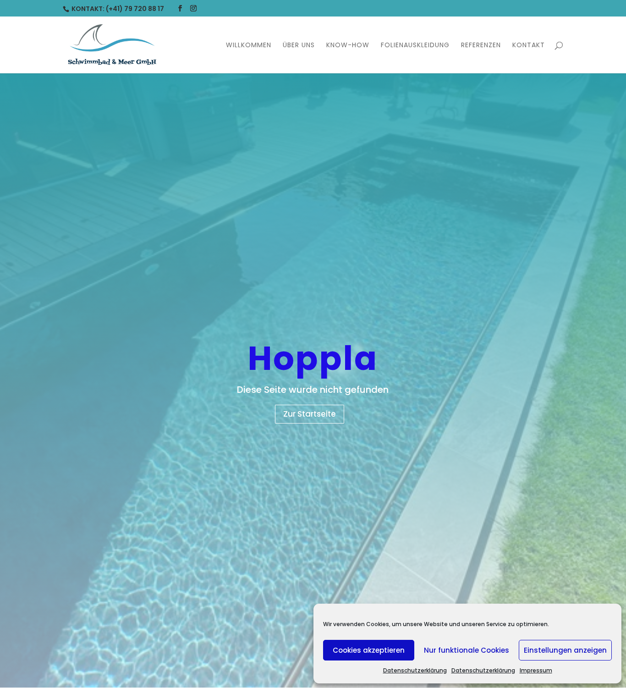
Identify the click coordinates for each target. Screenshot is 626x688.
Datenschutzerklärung (415, 670)
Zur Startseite (309, 413)
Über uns (299, 46)
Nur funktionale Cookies (466, 650)
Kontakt (528, 46)
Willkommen (248, 46)
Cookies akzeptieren (369, 650)
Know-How (347, 46)
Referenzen (481, 46)
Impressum (536, 670)
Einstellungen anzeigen (565, 650)
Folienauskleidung (415, 46)
